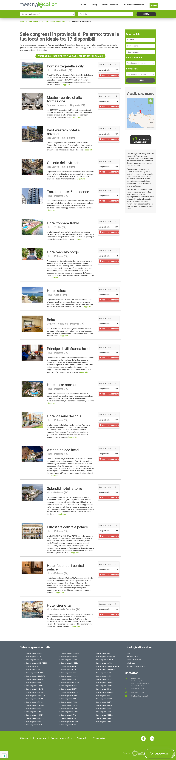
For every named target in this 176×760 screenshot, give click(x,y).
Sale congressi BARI (33, 669)
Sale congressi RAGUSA (104, 663)
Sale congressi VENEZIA (104, 715)
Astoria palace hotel (63, 450)
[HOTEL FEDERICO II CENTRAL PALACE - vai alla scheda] (32, 567)
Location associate (110, 5)
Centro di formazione (134, 660)
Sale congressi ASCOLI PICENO (36, 663)
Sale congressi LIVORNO (69, 676)
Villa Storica (131, 663)
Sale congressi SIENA (103, 689)
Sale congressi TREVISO (104, 705)
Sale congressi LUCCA (68, 679)
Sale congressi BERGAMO (34, 679)
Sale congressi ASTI (33, 666)
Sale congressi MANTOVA (69, 686)
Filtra (140, 80)
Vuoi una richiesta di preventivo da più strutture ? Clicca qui (70, 56)
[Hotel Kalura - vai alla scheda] (32, 295)
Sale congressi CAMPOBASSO (36, 696)
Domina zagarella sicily (65, 66)
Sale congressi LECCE (68, 669)
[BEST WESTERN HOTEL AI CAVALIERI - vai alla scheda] (32, 134)
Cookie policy (99, 738)
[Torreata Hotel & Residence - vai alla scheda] (32, 196)
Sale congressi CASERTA (34, 699)
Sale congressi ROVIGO (104, 679)
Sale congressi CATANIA (34, 702)
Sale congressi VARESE (104, 712)
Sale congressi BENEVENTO (35, 676)
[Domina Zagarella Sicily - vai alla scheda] (32, 70)
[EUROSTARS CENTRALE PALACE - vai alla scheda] (32, 531)
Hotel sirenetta (59, 605)
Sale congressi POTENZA (104, 660)
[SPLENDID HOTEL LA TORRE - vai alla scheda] (32, 492)
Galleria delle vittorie (63, 163)
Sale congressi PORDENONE (105, 656)
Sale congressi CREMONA (34, 718)
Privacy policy (82, 738)
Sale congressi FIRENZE (34, 725)
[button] (109, 75)
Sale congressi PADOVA (69, 708)
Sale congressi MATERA (69, 689)
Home (83, 5)
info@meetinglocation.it (139, 696)
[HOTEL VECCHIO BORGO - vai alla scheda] (32, 254)
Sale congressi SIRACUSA (104, 692)
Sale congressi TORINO (104, 699)
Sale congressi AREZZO (34, 660)
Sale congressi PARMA (68, 715)
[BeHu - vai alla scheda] (32, 323)
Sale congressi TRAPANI (104, 702)
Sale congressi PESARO (69, 718)
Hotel (128, 653)
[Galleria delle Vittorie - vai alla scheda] (32, 167)
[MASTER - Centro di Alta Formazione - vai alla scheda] (32, 101)
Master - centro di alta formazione (64, 99)
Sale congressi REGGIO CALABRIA (107, 666)
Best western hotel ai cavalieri (64, 132)
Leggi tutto (66, 85)
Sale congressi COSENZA (34, 715)
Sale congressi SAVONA (104, 686)
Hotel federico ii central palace (65, 567)
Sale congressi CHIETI (33, 708)
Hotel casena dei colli (64, 416)
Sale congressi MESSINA (69, 692)
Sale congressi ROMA (103, 676)
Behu (51, 320)
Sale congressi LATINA (68, 666)
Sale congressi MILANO (69, 696)
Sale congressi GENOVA (69, 656)
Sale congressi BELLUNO (34, 673)
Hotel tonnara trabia (63, 223)
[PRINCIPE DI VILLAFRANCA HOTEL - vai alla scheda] (32, 352)
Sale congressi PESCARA (69, 722)
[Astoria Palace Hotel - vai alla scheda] (32, 454)
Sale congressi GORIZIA (69, 660)
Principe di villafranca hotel (68, 349)
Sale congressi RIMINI (103, 673)
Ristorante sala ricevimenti (136, 666)
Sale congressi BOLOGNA (34, 686)
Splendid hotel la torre (64, 488)
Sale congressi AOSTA (33, 656)
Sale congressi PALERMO (69, 712)
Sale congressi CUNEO (33, 722)
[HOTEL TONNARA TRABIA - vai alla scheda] (32, 227)
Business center (132, 656)
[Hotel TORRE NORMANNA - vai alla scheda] (32, 389)
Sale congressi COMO (33, 712)
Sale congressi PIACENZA (69, 725)
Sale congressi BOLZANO (34, 689)
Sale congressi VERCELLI (104, 718)
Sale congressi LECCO (68, 673)
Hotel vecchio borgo (63, 252)
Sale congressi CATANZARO (35, 705)
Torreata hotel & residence (68, 192)
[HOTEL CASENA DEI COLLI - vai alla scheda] (32, 420)
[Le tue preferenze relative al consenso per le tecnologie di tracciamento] (4, 756)
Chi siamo (24, 738)
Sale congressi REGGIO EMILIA (106, 669)
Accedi (154, 5)
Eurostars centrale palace (67, 527)
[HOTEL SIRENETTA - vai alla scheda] (32, 609)
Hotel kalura (56, 291)
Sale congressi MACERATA (70, 682)
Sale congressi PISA (103, 653)
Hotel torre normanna (64, 385)
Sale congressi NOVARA (69, 702)
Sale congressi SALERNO (104, 682)
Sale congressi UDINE (103, 708)
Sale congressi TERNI (103, 696)
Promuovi (141, 140)
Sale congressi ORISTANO (70, 705)
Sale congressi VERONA (104, 722)
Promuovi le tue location (134, 5)
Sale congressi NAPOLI (68, 699)
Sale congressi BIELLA (33, 682)
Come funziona (39, 738)
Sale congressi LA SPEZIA (69, 663)
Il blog (94, 5)
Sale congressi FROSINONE (70, 653)
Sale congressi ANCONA (34, 653)
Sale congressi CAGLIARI (34, 692)
